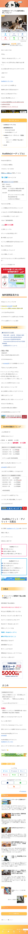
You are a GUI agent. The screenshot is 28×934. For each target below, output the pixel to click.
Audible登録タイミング (11, 132)
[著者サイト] (7, 782)
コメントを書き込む (14, 913)
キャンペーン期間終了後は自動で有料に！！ (14, 141)
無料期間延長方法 (8, 127)
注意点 (6, 137)
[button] (25, 442)
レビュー (4, 763)
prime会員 (9, 306)
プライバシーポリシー (8, 929)
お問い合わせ (21, 929)
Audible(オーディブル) (7, 81)
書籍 (14, 763)
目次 (12, 120)
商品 (9, 763)
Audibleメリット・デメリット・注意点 (14, 135)
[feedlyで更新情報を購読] (20, 782)
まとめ (5, 145)
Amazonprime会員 (10, 130)
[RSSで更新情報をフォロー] (14, 786)
